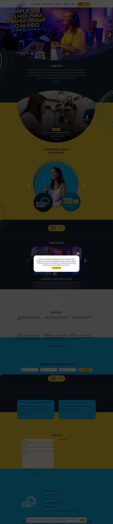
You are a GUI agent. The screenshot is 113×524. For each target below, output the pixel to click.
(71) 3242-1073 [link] (56, 268)
